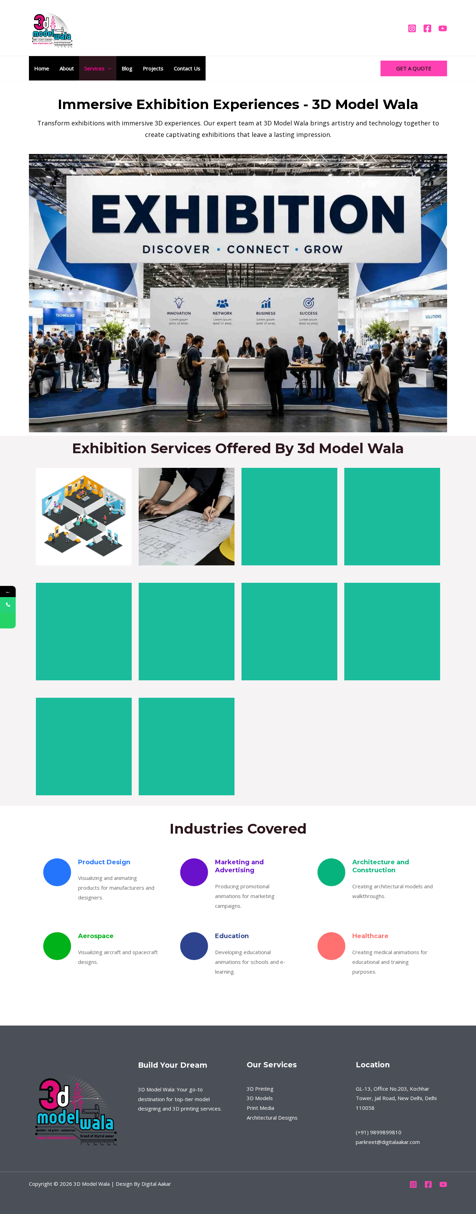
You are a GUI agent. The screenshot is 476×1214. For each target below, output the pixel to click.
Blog (127, 68)
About (67, 68)
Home (41, 68)
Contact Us (187, 68)
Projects (153, 68)
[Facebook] (427, 28)
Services (94, 68)
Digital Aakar (156, 1183)
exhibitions (88, 123)
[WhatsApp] (8, 620)
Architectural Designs (272, 1117)
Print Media (260, 1107)
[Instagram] (412, 28)
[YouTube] (442, 28)
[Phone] (8, 605)
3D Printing (260, 1088)
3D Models (260, 1098)
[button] (108, 68)
